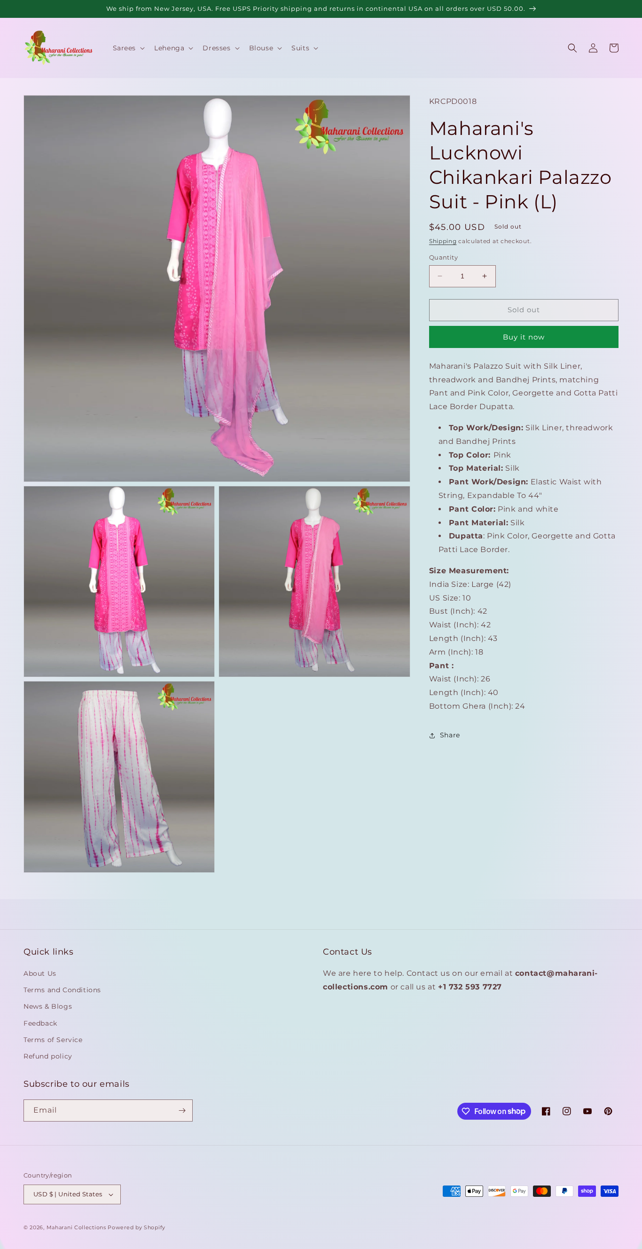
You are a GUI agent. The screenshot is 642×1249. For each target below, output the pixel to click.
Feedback (40, 1023)
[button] (128, 48)
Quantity (443, 257)
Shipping (443, 241)
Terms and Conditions (62, 990)
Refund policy (47, 1056)
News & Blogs (47, 1006)
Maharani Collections (76, 1227)
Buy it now (524, 336)
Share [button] (450, 735)
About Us (39, 973)
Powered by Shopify (136, 1227)
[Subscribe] (182, 1110)
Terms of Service (53, 1040)
